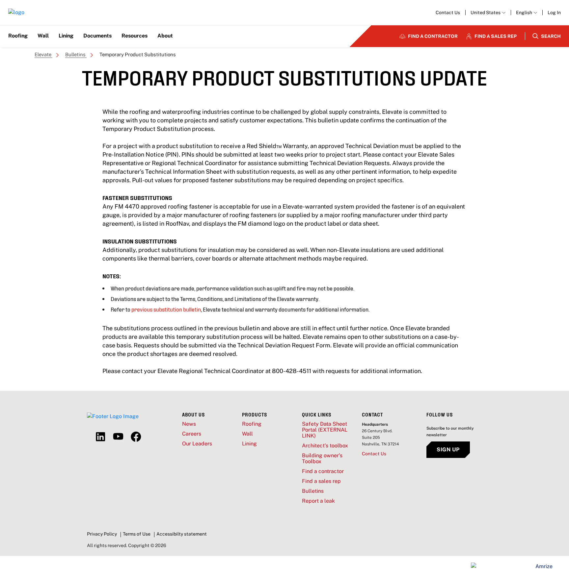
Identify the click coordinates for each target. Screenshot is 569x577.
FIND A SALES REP (495, 36)
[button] (526, 12)
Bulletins (313, 491)
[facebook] (136, 437)
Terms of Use (136, 534)
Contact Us (448, 12)
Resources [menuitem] (135, 36)
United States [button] (486, 12)
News (189, 424)
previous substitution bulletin (166, 309)
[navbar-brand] (16, 13)
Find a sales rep (321, 481)
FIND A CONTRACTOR (433, 36)
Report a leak (318, 501)
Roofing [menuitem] (18, 36)
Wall (247, 434)
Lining (249, 444)
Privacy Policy (102, 534)
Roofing (251, 424)
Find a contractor (323, 471)
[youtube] (118, 437)
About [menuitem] (165, 36)
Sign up (448, 449)
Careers (191, 434)
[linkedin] (100, 437)
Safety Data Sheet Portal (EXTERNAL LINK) (324, 430)
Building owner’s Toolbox (322, 458)
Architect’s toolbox (325, 446)
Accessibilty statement (181, 534)
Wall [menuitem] (43, 36)
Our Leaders (197, 444)
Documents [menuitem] (97, 36)
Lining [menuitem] (66, 36)
